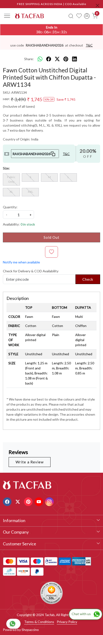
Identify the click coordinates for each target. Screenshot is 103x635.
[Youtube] (39, 501)
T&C (89, 45)
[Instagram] (50, 501)
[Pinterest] (29, 501)
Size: (6, 168)
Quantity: (10, 207)
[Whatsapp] (40, 58)
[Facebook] (8, 501)
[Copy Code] (53, 154)
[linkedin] (74, 58)
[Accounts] (87, 16)
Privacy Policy (67, 622)
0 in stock (28, 224)
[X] (18, 501)
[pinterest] (66, 58)
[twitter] (57, 58)
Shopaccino (30, 630)
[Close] (97, 5)
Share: (29, 59)
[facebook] (48, 58)
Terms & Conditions (39, 622)
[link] (71, 16)
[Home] (29, 15)
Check (87, 279)
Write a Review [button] (30, 462)
